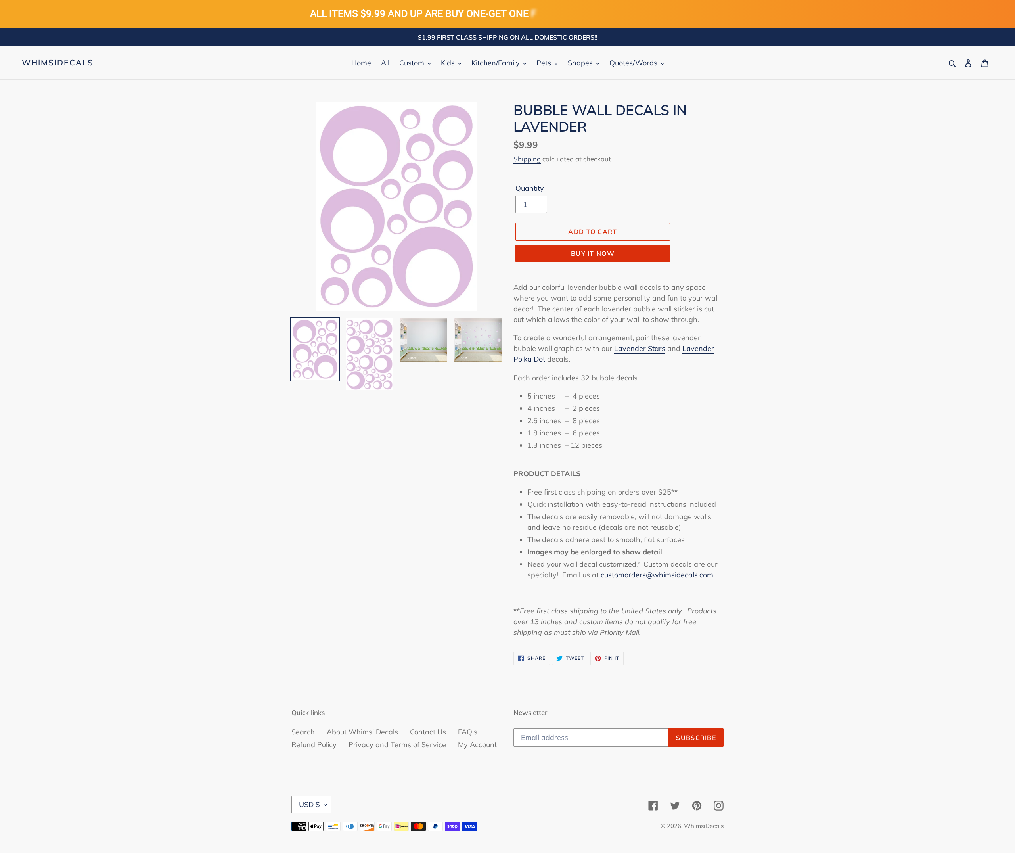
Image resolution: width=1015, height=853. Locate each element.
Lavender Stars (639, 348)
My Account (477, 744)
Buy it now (593, 253)
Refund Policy (314, 744)
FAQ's (467, 731)
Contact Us (428, 731)
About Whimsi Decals (362, 731)
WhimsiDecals (58, 62)
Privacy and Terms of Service (397, 744)
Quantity (529, 188)
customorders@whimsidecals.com (657, 574)
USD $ (309, 804)
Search (303, 731)
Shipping (527, 159)
